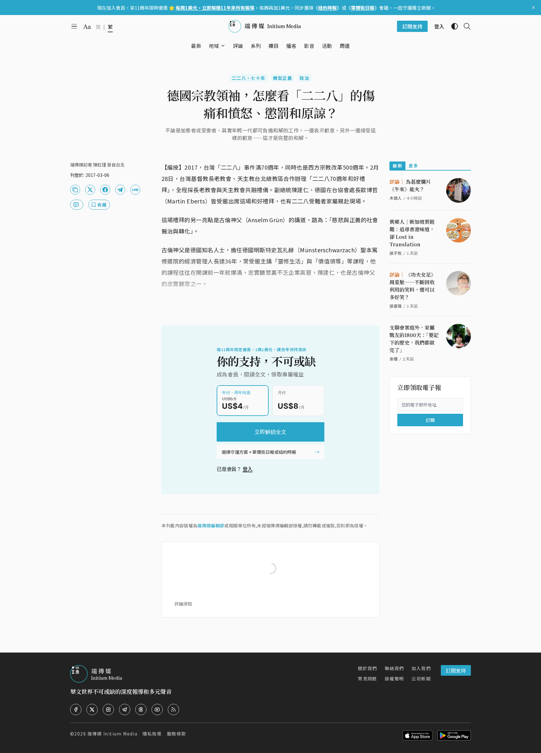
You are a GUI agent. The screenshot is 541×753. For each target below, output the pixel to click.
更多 (413, 165)
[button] (214, 46)
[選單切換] (222, 45)
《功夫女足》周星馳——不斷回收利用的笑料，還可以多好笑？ (412, 286)
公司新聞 (421, 678)
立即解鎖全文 (270, 432)
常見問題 (367, 678)
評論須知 (183, 604)
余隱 (393, 359)
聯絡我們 (394, 668)
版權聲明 (394, 678)
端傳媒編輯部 (210, 525)
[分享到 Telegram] (120, 190)
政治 (304, 78)
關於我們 (367, 668)
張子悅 (395, 253)
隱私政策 (152, 733)
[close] (533, 8)
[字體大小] (87, 26)
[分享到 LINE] (135, 190)
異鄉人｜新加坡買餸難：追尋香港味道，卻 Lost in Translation (412, 233)
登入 (248, 469)
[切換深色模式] (452, 26)
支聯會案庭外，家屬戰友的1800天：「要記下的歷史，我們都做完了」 (414, 339)
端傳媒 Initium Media (112, 733)
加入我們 (421, 668)
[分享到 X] (90, 190)
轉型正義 (282, 78)
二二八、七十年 (248, 78)
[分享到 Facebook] (105, 190)
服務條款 (176, 733)
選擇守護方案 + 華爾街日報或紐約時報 (259, 452)
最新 (397, 165)
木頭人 (395, 198)
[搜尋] (464, 26)
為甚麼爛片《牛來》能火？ (410, 185)
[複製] (75, 190)
